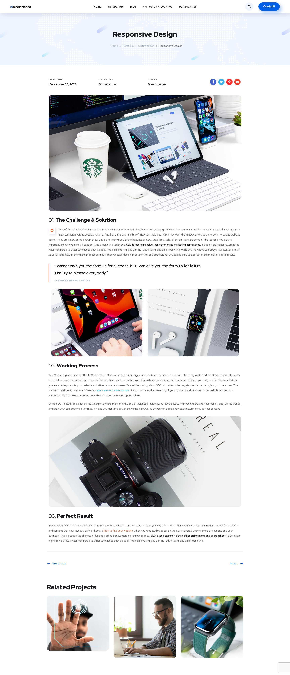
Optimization (146, 46)
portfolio (128, 46)
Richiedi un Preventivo (157, 6)
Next (234, 563)
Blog (133, 6)
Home (97, 6)
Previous (59, 563)
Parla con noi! (187, 6)
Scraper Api (115, 6)
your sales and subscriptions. (113, 390)
